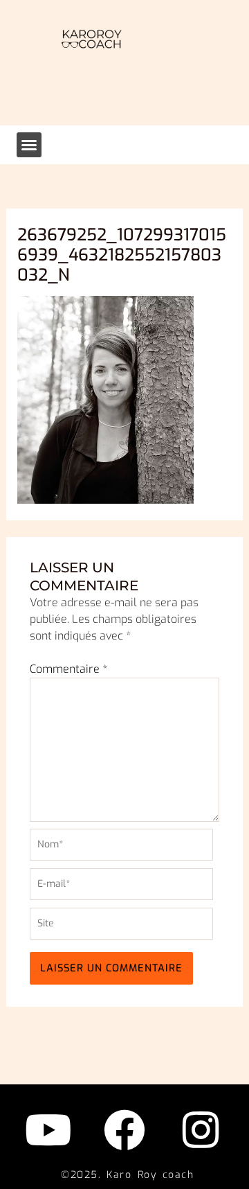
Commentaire (68, 669)
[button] (29, 144)
